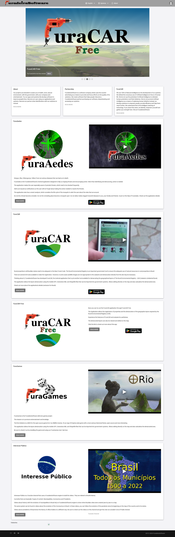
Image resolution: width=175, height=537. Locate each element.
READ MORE (17, 107)
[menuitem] (90, 3)
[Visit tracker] (49, 524)
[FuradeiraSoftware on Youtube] (19, 533)
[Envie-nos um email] (12, 533)
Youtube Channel (93, 514)
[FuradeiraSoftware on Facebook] (16, 533)
